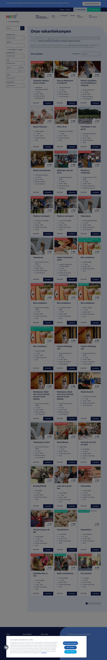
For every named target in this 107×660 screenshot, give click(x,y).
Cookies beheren (70, 652)
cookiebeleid (44, 652)
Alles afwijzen (70, 647)
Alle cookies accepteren (70, 643)
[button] (6, 647)
